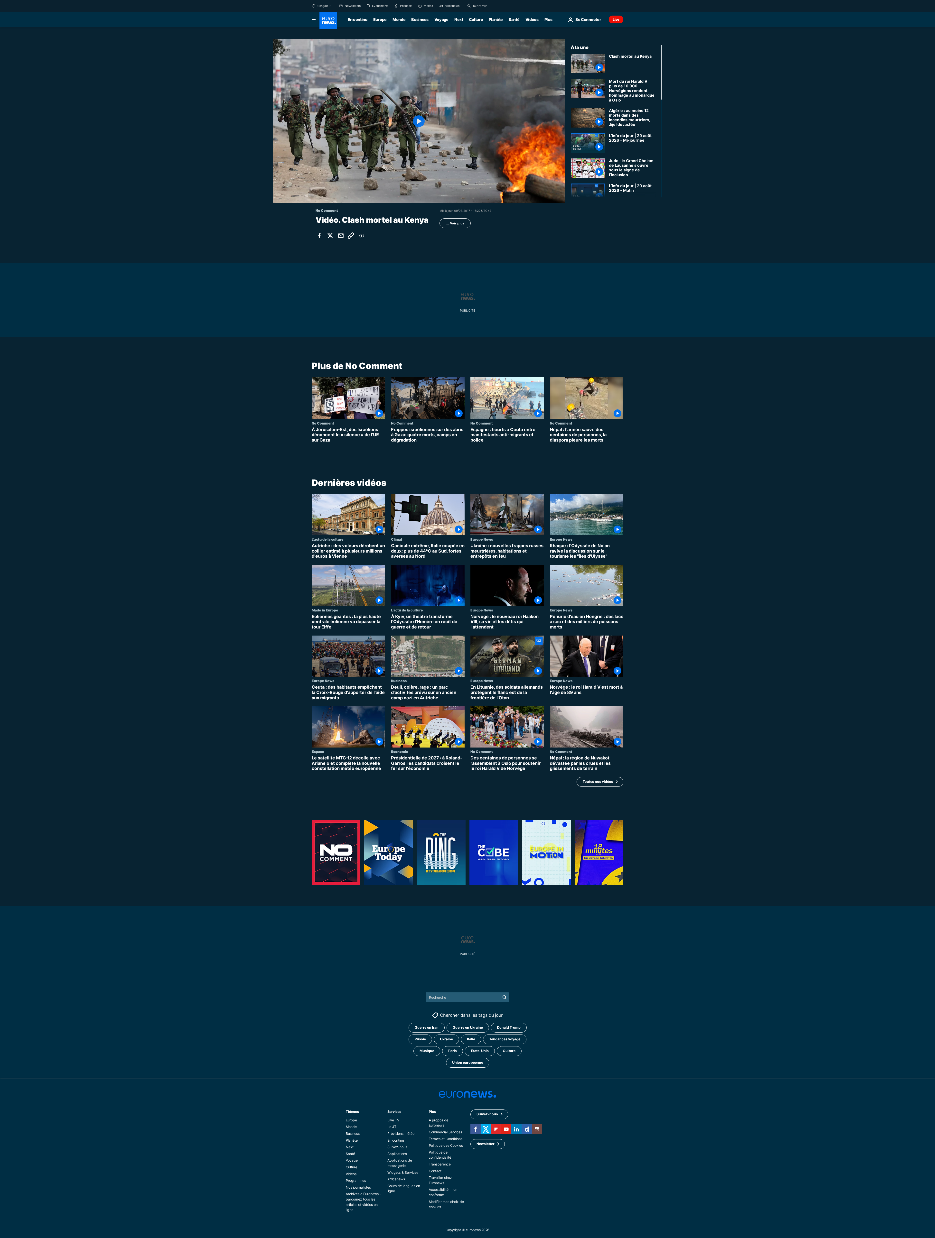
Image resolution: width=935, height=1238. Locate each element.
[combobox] (493, 6)
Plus (432, 1111)
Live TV (393, 1120)
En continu (357, 19)
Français (322, 6)
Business (419, 19)
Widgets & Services (402, 1172)
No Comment (323, 423)
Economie (399, 751)
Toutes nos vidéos (598, 782)
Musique (427, 1051)
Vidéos (532, 19)
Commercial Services (445, 1132)
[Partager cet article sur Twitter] (330, 236)
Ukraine (446, 1039)
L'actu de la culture (328, 539)
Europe (380, 19)
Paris (452, 1051)
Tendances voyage (504, 1039)
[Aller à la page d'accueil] (328, 20)
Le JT (391, 1127)
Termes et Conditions (445, 1138)
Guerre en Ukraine (468, 1027)
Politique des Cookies (446, 1145)
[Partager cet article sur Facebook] (319, 236)
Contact (435, 1171)
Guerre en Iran (427, 1027)
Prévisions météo (400, 1133)
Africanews (396, 1179)
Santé (514, 19)
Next (458, 19)
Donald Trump (509, 1027)
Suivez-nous (397, 1147)
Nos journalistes (358, 1187)
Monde (399, 19)
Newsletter (486, 1144)
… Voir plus (455, 223)
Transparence (440, 1164)
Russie (420, 1039)
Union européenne (467, 1062)
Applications (397, 1154)
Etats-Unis (480, 1051)
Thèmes (352, 1111)
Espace (318, 751)
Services (394, 1111)
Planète (496, 19)
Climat (396, 539)
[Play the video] (419, 121)
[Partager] (341, 236)
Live (616, 19)
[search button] (469, 6)
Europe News (481, 539)
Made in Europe (325, 610)
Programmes (356, 1180)
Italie (471, 1039)
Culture (476, 19)
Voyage (441, 19)
